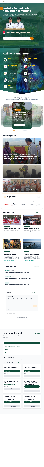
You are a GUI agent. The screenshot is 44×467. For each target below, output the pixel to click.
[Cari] (38, 1)
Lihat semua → (21, 362)
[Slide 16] (26, 130)
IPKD (6, 352)
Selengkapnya (9, 125)
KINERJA (6, 349)
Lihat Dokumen (13, 375)
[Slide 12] (22, 130)
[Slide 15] (25, 130)
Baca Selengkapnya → (9, 236)
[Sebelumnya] (37, 197)
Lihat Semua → (38, 212)
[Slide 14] (24, 130)
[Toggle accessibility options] (1, 8)
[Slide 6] (15, 130)
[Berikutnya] (39, 197)
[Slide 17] (27, 130)
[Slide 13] (23, 130)
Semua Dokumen (8, 343)
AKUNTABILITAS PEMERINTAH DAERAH (12, 346)
